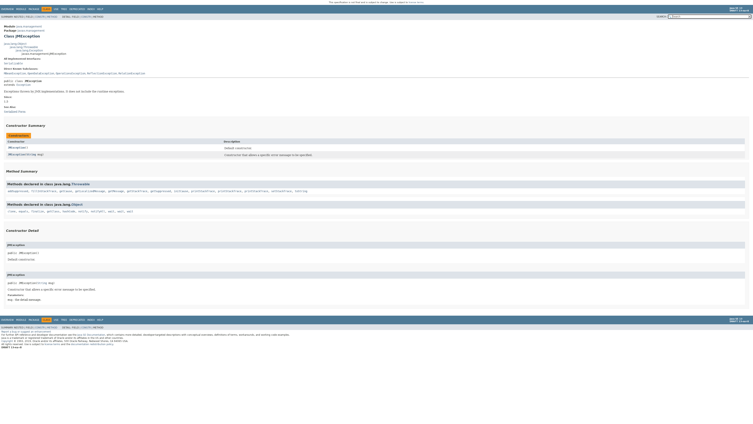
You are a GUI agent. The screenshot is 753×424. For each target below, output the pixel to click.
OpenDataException (40, 73)
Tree (64, 9)
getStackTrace (137, 191)
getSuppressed (160, 191)
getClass (53, 211)
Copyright (7, 341)
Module (21, 9)
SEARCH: (662, 16)
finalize (37, 211)
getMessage (116, 191)
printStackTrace (203, 191)
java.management (29, 26)
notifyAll (98, 211)
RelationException (131, 73)
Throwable (80, 184)
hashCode (69, 211)
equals (23, 211)
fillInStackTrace (43, 191)
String (31, 154)
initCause (181, 191)
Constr (40, 17)
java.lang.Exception (29, 50)
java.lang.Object (15, 43)
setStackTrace (281, 191)
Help (100, 9)
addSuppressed (18, 191)
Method (52, 17)
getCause (65, 191)
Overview (7, 9)
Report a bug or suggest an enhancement (26, 331)
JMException (16, 147)
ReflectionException (102, 73)
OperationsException (70, 73)
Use (56, 9)
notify (83, 211)
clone (11, 211)
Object (77, 205)
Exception (23, 84)
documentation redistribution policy (92, 344)
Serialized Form (14, 111)
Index (91, 9)
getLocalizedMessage (90, 191)
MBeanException (15, 73)
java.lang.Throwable (24, 47)
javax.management (31, 30)
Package (34, 9)
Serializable (13, 63)
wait (111, 211)
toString (301, 191)
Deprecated (77, 9)
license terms (416, 2)
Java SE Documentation (91, 335)
